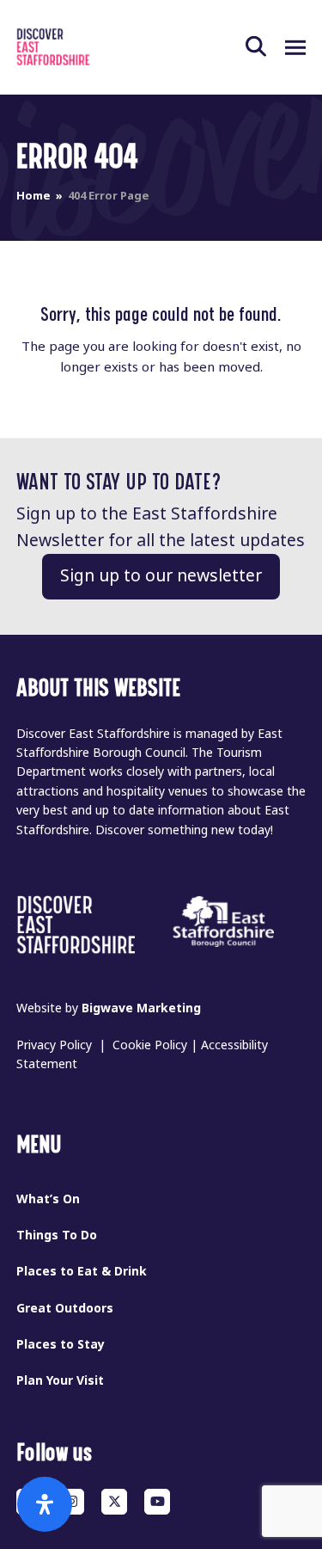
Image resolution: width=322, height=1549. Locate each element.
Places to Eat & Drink (81, 1271)
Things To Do (56, 1235)
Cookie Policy (149, 1045)
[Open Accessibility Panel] (44, 1504)
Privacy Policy (54, 1045)
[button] (265, 47)
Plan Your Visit (60, 1380)
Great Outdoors (64, 1308)
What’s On (48, 1199)
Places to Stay (60, 1344)
